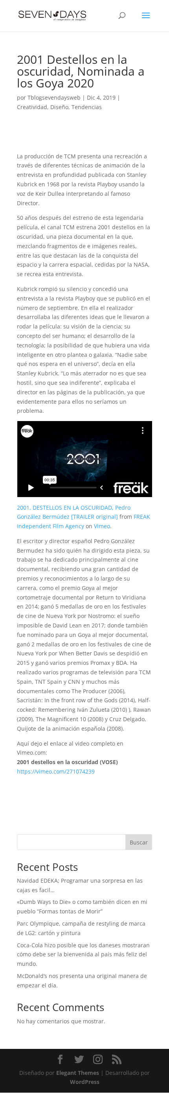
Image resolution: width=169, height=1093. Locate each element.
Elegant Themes (77, 1072)
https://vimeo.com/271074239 (56, 771)
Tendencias (87, 107)
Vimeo (102, 526)
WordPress (84, 1082)
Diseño (59, 107)
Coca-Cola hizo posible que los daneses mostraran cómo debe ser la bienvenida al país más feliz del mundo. (83, 954)
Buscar (139, 842)
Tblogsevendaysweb (54, 97)
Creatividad (32, 107)
